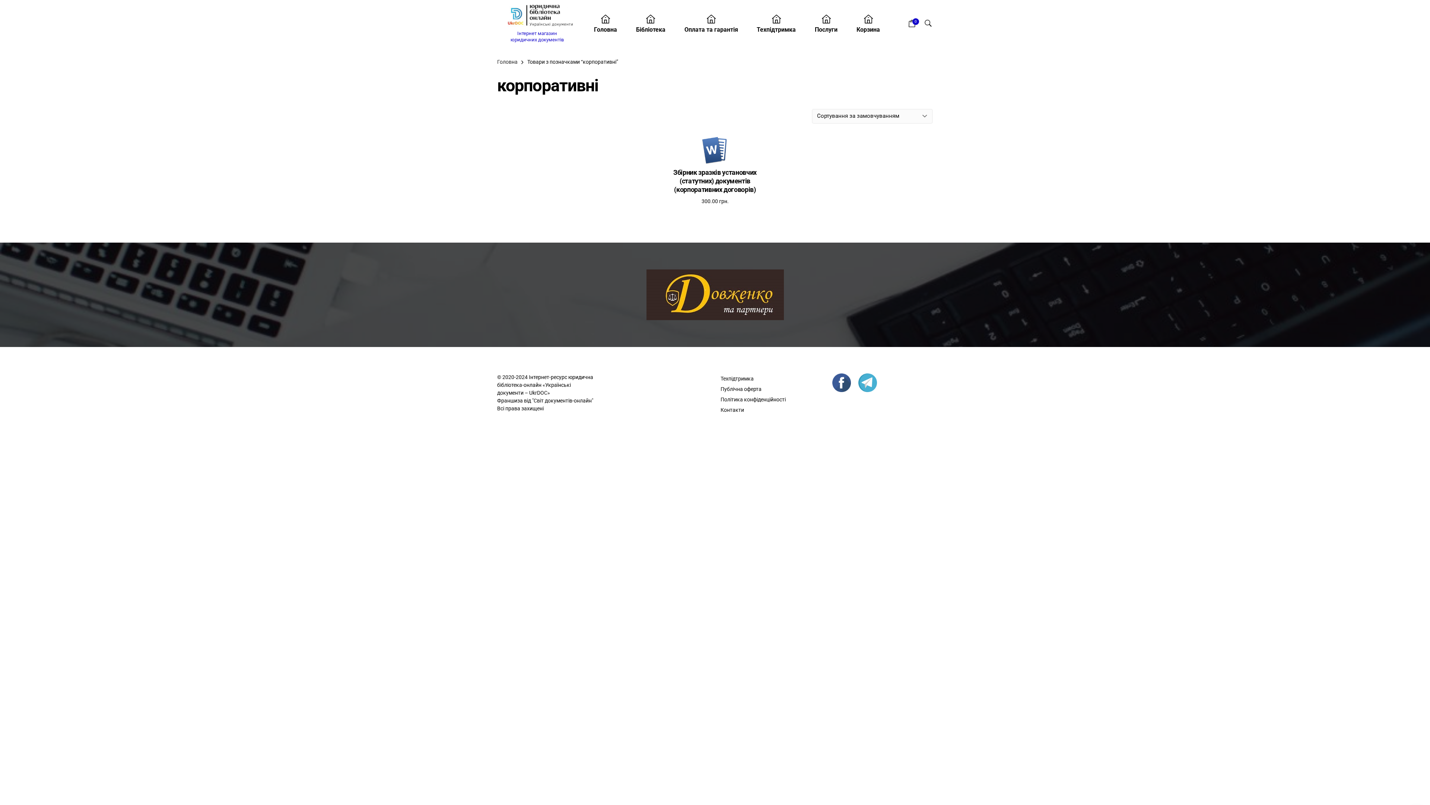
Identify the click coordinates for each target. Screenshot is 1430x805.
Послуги (826, 29)
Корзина (868, 29)
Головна (605, 29)
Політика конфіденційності (753, 399)
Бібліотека (650, 29)
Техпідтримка (776, 29)
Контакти (732, 410)
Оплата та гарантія (711, 29)
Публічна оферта (741, 389)
